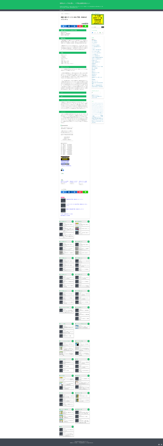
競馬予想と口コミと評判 (95, 72)
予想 (87, 23)
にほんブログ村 (94, 97)
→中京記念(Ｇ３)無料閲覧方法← (66, 165)
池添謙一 (94, 121)
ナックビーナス (94, 110)
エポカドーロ (94, 104)
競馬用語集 (93, 79)
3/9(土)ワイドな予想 (66, 366)
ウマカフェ (93, 48)
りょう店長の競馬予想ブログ (96, 46)
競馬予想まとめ (94, 74)
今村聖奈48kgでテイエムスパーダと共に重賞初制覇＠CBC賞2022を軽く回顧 (68, 327)
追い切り (94, 122)
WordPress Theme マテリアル (83, 441)
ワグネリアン (98, 116)
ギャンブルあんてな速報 (95, 51)
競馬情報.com (94, 75)
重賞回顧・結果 (62, 10)
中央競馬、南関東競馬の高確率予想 (97, 57)
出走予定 (94, 118)
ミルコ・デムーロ (99, 111)
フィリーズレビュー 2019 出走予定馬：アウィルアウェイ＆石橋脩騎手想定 (68, 354)
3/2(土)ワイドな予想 (66, 370)
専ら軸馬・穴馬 (94, 60)
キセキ (97, 104)
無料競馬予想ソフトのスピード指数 (97, 66)
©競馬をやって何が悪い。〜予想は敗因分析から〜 (78, 442)
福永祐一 (100, 121)
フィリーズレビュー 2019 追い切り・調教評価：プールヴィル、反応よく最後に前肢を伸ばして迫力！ (68, 349)
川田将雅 (94, 119)
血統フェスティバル (95, 81)
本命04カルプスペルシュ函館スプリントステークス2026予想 (83, 182)
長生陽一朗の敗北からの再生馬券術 (97, 86)
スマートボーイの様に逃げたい (96, 52)
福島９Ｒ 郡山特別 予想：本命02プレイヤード (75, 209)
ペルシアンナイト (95, 111)
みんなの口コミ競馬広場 (95, 45)
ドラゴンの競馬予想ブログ (96, 55)
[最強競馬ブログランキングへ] (96, 93)
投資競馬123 (94, 63)
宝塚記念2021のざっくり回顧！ (83, 416)
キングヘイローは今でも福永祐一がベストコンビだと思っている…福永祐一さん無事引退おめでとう (68, 435)
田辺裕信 (98, 121)
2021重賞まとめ (84, 23)
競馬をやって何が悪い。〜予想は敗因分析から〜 (75, 3)
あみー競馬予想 (94, 40)
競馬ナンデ (93, 71)
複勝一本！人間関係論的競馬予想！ (97, 85)
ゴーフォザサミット (96, 105)
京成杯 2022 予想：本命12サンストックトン (74, 199)
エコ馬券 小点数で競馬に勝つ (96, 49)
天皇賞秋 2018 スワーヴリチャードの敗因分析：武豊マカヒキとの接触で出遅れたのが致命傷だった (84, 388)
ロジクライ (96, 116)
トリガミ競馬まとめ (95, 54)
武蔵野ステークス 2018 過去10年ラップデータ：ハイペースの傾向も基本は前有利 (84, 354)
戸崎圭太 (96, 119)
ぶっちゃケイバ (94, 43)
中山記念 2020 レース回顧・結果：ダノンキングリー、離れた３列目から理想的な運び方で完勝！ (84, 421)
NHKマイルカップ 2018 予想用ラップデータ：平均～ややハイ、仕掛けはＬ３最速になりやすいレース (68, 311)
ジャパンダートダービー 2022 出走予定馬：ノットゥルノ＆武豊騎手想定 (68, 379)
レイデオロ (95, 114)
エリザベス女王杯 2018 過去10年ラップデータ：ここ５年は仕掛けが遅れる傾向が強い (84, 349)
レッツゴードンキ (99, 114)
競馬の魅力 (93, 69)
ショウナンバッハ (100, 105)
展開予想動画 (99, 118)
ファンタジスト (98, 110)
